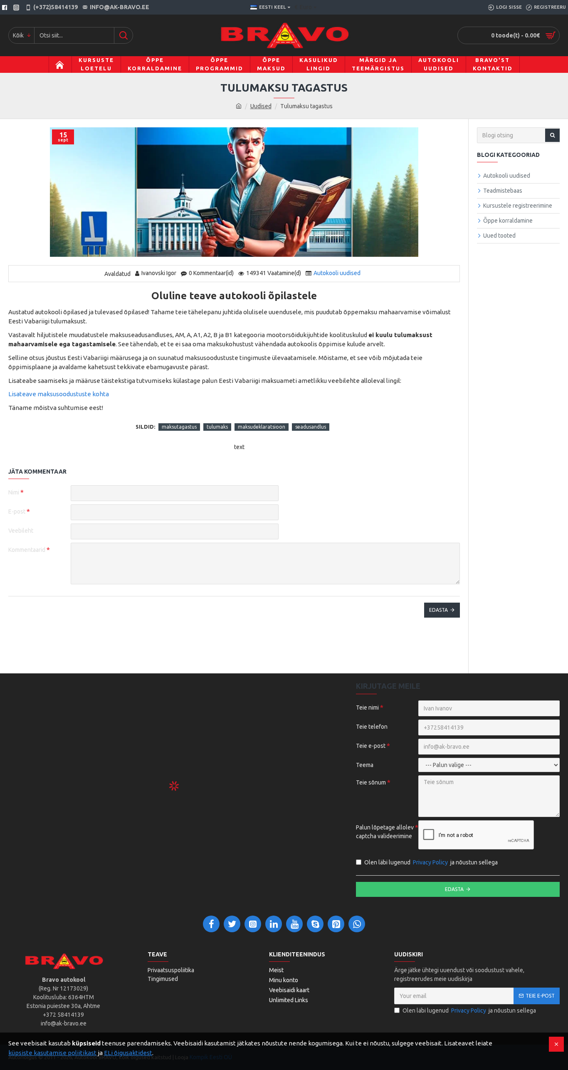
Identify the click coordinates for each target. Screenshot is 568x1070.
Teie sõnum (371, 782)
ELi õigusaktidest (128, 1052)
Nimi (13, 492)
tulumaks (217, 426)
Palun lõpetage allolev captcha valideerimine (385, 831)
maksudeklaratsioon (261, 426)
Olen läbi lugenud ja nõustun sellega (431, 862)
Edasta (438, 610)
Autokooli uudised (337, 273)
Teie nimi (367, 707)
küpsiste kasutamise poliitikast (52, 1052)
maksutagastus (179, 426)
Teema (364, 765)
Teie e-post (370, 745)
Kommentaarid (26, 549)
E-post (16, 511)
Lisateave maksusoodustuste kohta (58, 393)
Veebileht (20, 530)
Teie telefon (372, 726)
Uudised (261, 106)
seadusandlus (310, 426)
